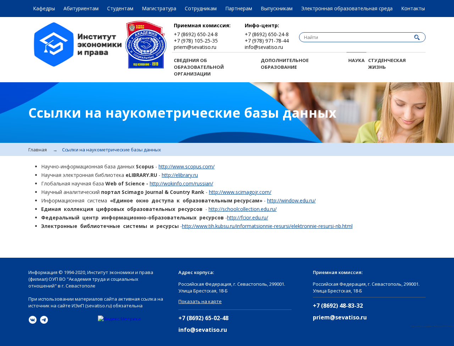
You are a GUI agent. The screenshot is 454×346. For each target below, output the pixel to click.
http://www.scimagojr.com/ (240, 192)
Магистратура (159, 8)
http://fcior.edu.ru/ (247, 217)
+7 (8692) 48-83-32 (338, 305)
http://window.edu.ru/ (291, 200)
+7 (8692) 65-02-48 (203, 318)
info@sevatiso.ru (202, 330)
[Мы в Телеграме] (44, 320)
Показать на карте (200, 301)
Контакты (413, 8)
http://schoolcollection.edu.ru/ (243, 209)
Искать (417, 37)
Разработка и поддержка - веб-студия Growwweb (432, 326)
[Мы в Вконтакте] (32, 320)
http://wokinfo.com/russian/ (181, 183)
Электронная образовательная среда (347, 8)
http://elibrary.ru (180, 175)
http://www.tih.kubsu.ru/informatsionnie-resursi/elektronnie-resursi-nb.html (267, 226)
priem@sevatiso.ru (340, 317)
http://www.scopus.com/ (187, 166)
